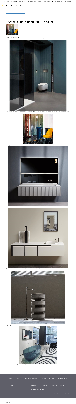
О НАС (25, 5)
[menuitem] (10, 378)
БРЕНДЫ (50, 5)
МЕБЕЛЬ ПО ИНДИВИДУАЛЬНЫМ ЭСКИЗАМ (29, 382)
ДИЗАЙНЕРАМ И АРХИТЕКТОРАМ (47, 378)
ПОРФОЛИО (50, 382)
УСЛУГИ (30, 5)
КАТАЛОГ (36, 5)
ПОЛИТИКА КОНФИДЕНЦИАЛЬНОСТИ (59, 385)
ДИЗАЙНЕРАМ (18, 5)
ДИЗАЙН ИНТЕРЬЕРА (12, 382)
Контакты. (44, 364)
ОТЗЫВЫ (56, 5)
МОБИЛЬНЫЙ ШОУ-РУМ (62, 378)
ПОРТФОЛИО (44, 5)
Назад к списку (16, 14)
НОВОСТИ (69, 5)
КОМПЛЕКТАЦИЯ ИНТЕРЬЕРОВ (31, 378)
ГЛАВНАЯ (11, 5)
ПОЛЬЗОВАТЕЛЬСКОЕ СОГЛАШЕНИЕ (38, 389)
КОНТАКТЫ (63, 5)
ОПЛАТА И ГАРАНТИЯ (33, 385)
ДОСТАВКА (45, 385)
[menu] (38, 384)
